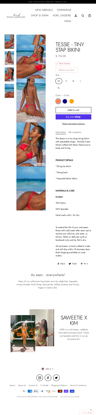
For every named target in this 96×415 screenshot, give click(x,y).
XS (59, 81)
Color (62, 95)
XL (59, 87)
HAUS (67, 21)
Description (61, 132)
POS (61, 397)
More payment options (73, 123)
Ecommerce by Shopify (72, 397)
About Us (22, 385)
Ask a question (74, 132)
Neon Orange (71, 101)
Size (57, 75)
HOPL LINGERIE (62, 15)
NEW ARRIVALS (44, 10)
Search (12, 385)
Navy (64, 101)
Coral (58, 101)
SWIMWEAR (64, 10)
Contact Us (33, 385)
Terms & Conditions (78, 385)
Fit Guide (44, 385)
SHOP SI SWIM (39, 15)
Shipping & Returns (59, 385)
